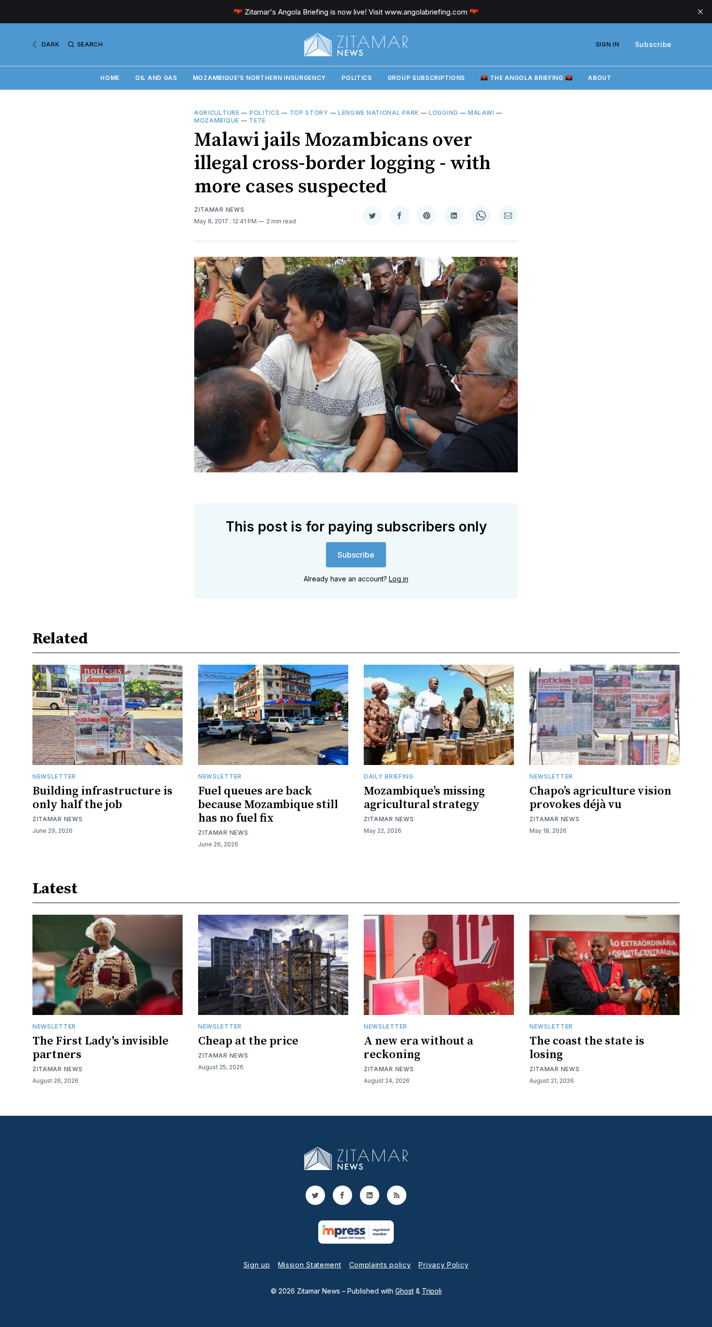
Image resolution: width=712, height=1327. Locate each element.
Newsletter (54, 776)
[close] (700, 11)
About (600, 77)
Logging (443, 112)
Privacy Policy (443, 1265)
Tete (257, 120)
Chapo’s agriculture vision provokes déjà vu (600, 798)
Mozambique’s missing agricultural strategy (424, 798)
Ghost (404, 1291)
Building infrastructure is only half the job (102, 798)
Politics (356, 77)
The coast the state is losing (586, 1048)
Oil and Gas (156, 77)
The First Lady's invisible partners (100, 1048)
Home (110, 77)
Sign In (607, 44)
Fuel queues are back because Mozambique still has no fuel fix (268, 805)
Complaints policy (380, 1265)
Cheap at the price (248, 1041)
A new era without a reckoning (418, 1048)
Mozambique (216, 120)
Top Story (309, 112)
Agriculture (217, 112)
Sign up (257, 1265)
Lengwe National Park (378, 112)
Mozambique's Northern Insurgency (259, 77)
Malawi (481, 112)
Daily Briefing (389, 776)
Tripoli (432, 1291)
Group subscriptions (426, 77)
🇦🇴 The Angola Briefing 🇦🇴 (526, 77)
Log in (398, 579)
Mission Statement (309, 1265)
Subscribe (653, 44)
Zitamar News (219, 209)
